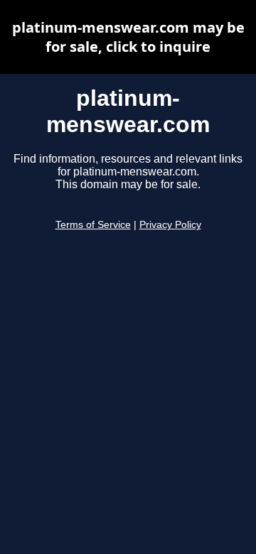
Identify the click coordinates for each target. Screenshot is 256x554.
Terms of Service (93, 224)
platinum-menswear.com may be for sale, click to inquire (128, 37)
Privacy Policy (170, 224)
